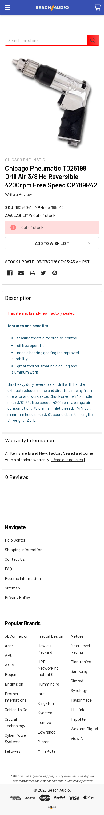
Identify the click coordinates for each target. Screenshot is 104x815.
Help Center (15, 539)
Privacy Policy (17, 597)
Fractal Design (50, 635)
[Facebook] (10, 273)
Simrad (77, 680)
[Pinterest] (54, 273)
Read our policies (67, 459)
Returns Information (23, 578)
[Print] (32, 273)
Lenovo (44, 722)
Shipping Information (23, 549)
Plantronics (81, 661)
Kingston (46, 703)
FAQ (8, 568)
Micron (44, 741)
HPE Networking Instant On (48, 668)
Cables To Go (16, 709)
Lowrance (46, 731)
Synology (79, 690)
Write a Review (18, 194)
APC (9, 655)
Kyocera (45, 712)
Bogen (10, 674)
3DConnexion (17, 635)
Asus (9, 664)
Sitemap (12, 587)
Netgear (78, 635)
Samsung (79, 671)
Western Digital (84, 728)
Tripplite (78, 719)
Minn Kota (46, 750)
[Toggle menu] (7, 7)
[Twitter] (43, 273)
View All (78, 738)
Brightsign (14, 683)
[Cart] (97, 7)
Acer (9, 645)
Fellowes (13, 750)
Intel (41, 693)
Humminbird (48, 683)
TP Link (77, 709)
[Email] (21, 273)
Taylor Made (81, 699)
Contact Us (15, 559)
